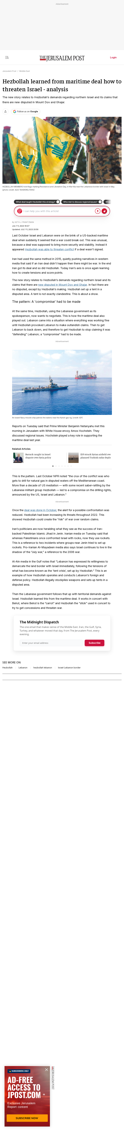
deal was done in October (40, 510)
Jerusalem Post (9, 71)
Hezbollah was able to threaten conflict (49, 249)
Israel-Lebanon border (69, 667)
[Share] (5, 111)
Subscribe (94, 643)
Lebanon (23, 667)
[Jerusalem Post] (62, 58)
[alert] (27, 1096)
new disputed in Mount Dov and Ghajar (62, 284)
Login (113, 57)
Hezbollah (7, 667)
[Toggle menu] (7, 57)
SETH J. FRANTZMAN (24, 222)
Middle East (24, 71)
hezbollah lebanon (42, 667)
